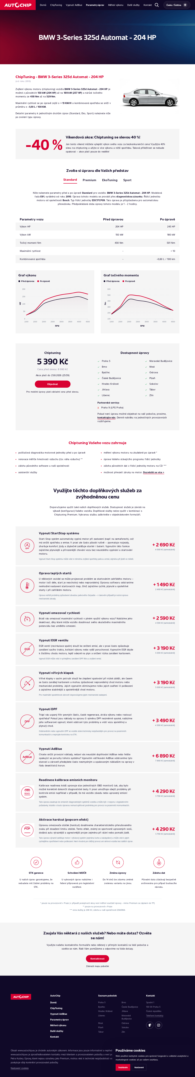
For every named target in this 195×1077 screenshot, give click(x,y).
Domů (43, 4)
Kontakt (148, 4)
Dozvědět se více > (153, 472)
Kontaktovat (98, 958)
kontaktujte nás (106, 417)
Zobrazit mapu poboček (97, 966)
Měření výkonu (115, 4)
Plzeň (100, 1027)
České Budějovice (130, 1006)
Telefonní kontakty (154, 1015)
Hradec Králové (105, 1011)
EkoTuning (110, 180)
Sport (127, 180)
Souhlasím (123, 1067)
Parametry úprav (95, 4)
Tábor (100, 1031)
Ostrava (125, 1023)
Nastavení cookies (20, 1068)
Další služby (133, 4)
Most (100, 1023)
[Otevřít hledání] (157, 5)
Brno (124, 1002)
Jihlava (125, 1011)
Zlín (123, 1031)
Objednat (52, 384)
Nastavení (139, 1067)
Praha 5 (101, 1002)
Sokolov (125, 1027)
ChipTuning (56, 4)
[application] (54, 306)
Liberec (101, 1015)
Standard (70, 179)
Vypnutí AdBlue (74, 4)
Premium (89, 180)
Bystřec (101, 1006)
